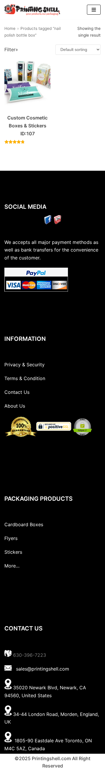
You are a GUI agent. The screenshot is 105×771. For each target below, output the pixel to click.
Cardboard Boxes (23, 524)
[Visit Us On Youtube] (57, 222)
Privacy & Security (24, 364)
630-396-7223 (29, 655)
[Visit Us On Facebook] (47, 222)
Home (9, 28)
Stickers (13, 552)
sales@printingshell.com (42, 669)
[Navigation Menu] (94, 10)
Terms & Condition (24, 378)
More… (12, 566)
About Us (14, 406)
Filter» (11, 49)
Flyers (11, 538)
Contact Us (16, 392)
